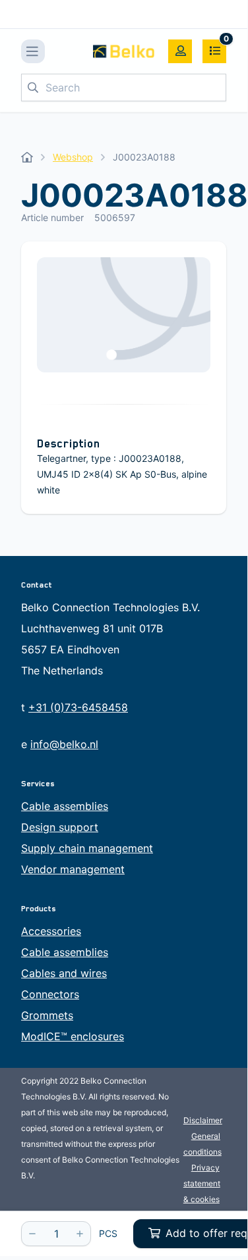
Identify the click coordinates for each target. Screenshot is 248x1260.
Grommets (47, 1015)
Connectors (50, 994)
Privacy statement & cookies (201, 1183)
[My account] (180, 51)
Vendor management (73, 869)
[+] (79, 1234)
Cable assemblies (64, 806)
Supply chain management (87, 848)
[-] (32, 1234)
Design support (59, 827)
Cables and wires (64, 973)
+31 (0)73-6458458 (78, 707)
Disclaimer (202, 1120)
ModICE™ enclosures (72, 1036)
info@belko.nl (64, 744)
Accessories (51, 931)
